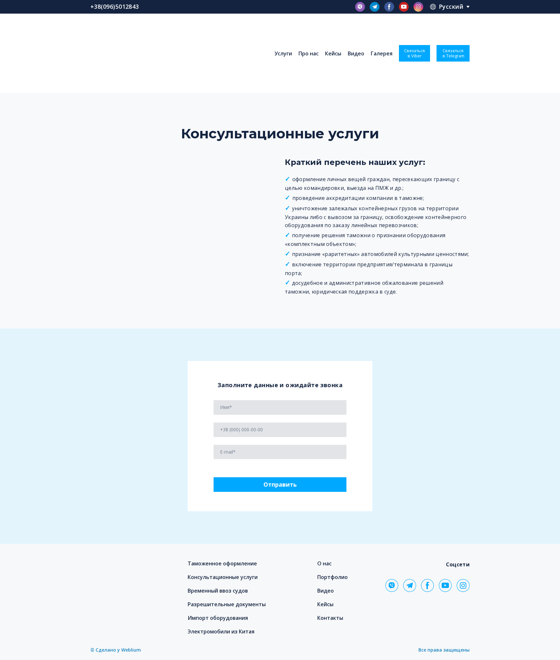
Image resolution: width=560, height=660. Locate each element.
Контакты (330, 617)
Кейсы (333, 53)
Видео (356, 53)
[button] (360, 7)
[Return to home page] (140, 53)
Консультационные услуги (223, 577)
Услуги (283, 53)
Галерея (381, 53)
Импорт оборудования (218, 617)
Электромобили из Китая (221, 631)
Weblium (131, 650)
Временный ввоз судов (218, 590)
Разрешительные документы (227, 604)
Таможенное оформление (222, 563)
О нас (324, 563)
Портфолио (332, 577)
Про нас (308, 53)
